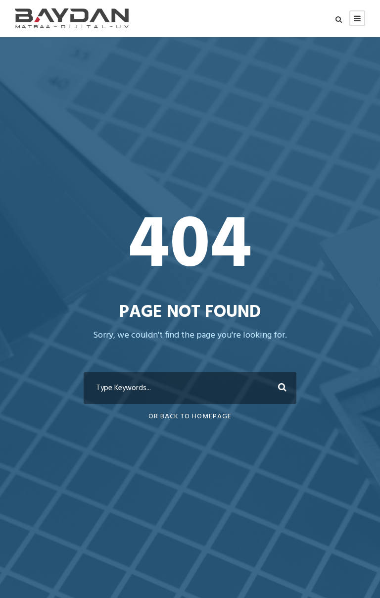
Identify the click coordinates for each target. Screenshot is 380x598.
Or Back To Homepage (190, 416)
